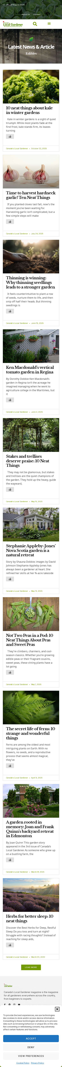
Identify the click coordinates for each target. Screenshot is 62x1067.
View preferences (31, 1055)
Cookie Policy (22, 1063)
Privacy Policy (37, 1063)
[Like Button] (10, 136)
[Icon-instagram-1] (14, 1005)
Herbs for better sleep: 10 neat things (29, 918)
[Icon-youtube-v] (19, 1005)
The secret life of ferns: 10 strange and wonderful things (30, 733)
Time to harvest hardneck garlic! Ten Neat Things (30, 195)
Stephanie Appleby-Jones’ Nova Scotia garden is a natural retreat (30, 550)
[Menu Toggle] (49, 23)
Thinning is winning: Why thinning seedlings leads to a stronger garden (30, 282)
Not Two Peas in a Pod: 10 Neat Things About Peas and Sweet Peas (29, 640)
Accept (31, 1038)
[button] (57, 1009)
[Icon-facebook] (5, 1005)
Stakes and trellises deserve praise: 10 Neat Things (27, 461)
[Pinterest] (9, 1005)
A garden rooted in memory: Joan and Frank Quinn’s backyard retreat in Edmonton (30, 829)
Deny (31, 1047)
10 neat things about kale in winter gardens (29, 110)
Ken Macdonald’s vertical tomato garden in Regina (30, 369)
